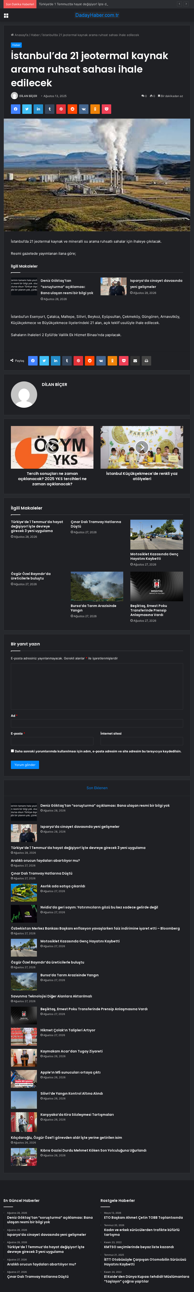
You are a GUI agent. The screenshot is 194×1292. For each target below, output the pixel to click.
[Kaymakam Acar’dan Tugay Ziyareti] (24, 1058)
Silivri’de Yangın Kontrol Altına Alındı (71, 1093)
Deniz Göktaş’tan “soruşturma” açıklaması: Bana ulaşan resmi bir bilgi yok (67, 286)
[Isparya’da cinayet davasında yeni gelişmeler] (114, 286)
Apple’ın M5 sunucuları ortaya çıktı (70, 1072)
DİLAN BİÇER (28, 96)
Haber (35, 35)
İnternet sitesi (111, 733)
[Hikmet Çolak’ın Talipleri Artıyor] (24, 1037)
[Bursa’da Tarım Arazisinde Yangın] (97, 587)
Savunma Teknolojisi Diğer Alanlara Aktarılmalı (51, 996)
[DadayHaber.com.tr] (97, 15)
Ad (14, 716)
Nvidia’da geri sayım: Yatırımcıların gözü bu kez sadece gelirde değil (99, 907)
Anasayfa (21, 35)
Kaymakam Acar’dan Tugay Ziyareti (71, 1051)
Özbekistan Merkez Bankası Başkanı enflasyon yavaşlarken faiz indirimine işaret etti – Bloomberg (95, 928)
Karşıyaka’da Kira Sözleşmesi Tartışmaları (77, 1114)
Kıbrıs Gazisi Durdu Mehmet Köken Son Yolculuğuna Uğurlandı (93, 1150)
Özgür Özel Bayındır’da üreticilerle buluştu (31, 576)
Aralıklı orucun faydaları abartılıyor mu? (45, 860)
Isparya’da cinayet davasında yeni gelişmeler (79, 826)
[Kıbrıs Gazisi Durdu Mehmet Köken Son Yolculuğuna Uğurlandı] (24, 1157)
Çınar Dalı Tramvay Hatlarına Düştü (96, 524)
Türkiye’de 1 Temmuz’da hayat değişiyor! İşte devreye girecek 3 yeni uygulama (96, 4)
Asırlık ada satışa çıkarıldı (62, 886)
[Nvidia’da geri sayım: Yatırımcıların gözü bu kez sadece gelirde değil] (24, 914)
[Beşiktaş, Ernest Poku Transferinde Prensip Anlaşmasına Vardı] (156, 587)
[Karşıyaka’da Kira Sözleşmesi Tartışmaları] (24, 1122)
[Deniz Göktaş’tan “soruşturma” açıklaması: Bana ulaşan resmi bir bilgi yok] (24, 286)
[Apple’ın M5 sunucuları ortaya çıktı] (24, 1079)
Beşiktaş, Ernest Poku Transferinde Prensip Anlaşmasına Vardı (148, 610)
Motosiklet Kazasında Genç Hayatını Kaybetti (154, 556)
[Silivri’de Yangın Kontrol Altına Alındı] (24, 1100)
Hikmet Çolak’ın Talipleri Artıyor (67, 1030)
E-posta (18, 733)
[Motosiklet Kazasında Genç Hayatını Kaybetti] (156, 535)
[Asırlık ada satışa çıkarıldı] (24, 893)
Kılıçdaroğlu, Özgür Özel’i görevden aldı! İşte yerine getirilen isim (66, 1137)
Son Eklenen (97, 788)
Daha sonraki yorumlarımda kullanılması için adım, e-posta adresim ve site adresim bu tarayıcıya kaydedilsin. (98, 751)
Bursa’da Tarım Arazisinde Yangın (93, 608)
